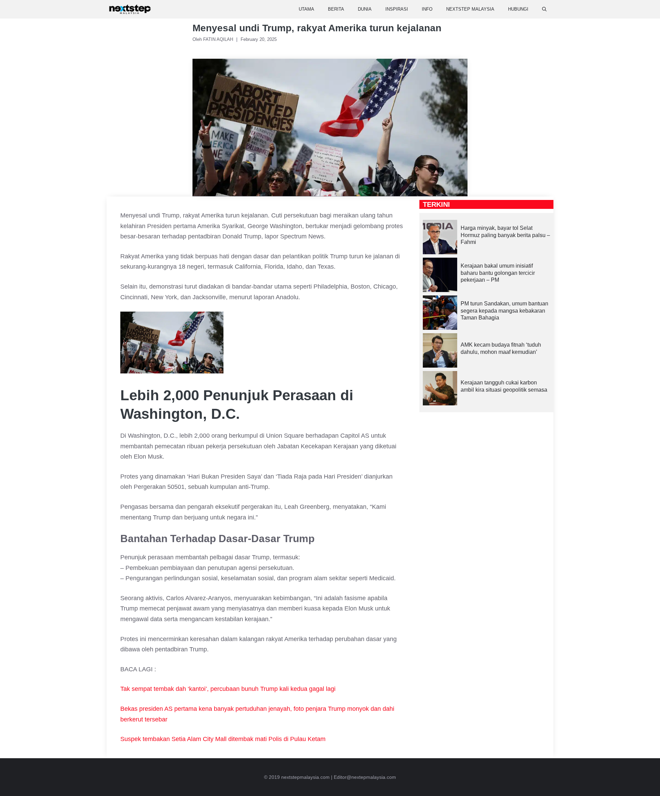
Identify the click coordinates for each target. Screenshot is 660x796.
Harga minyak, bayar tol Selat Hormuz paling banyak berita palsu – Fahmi (505, 235)
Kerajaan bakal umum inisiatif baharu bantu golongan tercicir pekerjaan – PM (498, 273)
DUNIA (365, 9)
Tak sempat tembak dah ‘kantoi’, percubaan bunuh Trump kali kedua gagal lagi (228, 688)
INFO (427, 9)
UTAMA (306, 9)
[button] (544, 9)
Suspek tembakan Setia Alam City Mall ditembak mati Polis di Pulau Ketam (223, 739)
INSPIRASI (396, 9)
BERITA (336, 9)
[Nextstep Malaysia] (130, 9)
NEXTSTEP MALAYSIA (470, 9)
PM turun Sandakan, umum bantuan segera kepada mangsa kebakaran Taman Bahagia (504, 311)
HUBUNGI (518, 9)
